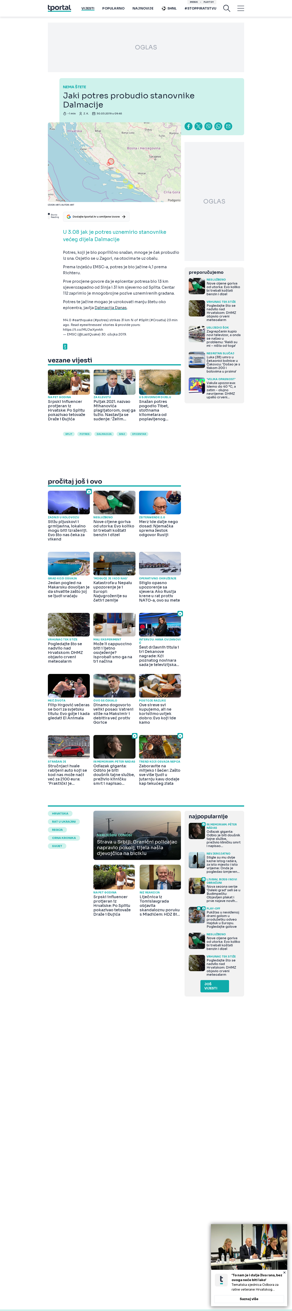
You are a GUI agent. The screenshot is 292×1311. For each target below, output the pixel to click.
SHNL (172, 8)
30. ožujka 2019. (114, 334)
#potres (101, 320)
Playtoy (209, 2)
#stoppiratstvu (200, 8)
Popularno (113, 8)
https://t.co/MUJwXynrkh (83, 330)
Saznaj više (249, 1299)
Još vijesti (210, 986)
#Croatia (158, 320)
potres (84, 434)
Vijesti (87, 8)
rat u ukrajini (64, 821)
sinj (122, 434)
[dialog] (249, 1265)
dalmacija (104, 434)
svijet (57, 846)
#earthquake (82, 320)
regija (57, 830)
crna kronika (64, 838)
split (68, 434)
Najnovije (142, 8)
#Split (144, 320)
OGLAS (146, 47)
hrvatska (60, 813)
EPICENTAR (139, 434)
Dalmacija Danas (111, 308)
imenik (194, 2)
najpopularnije (208, 816)
